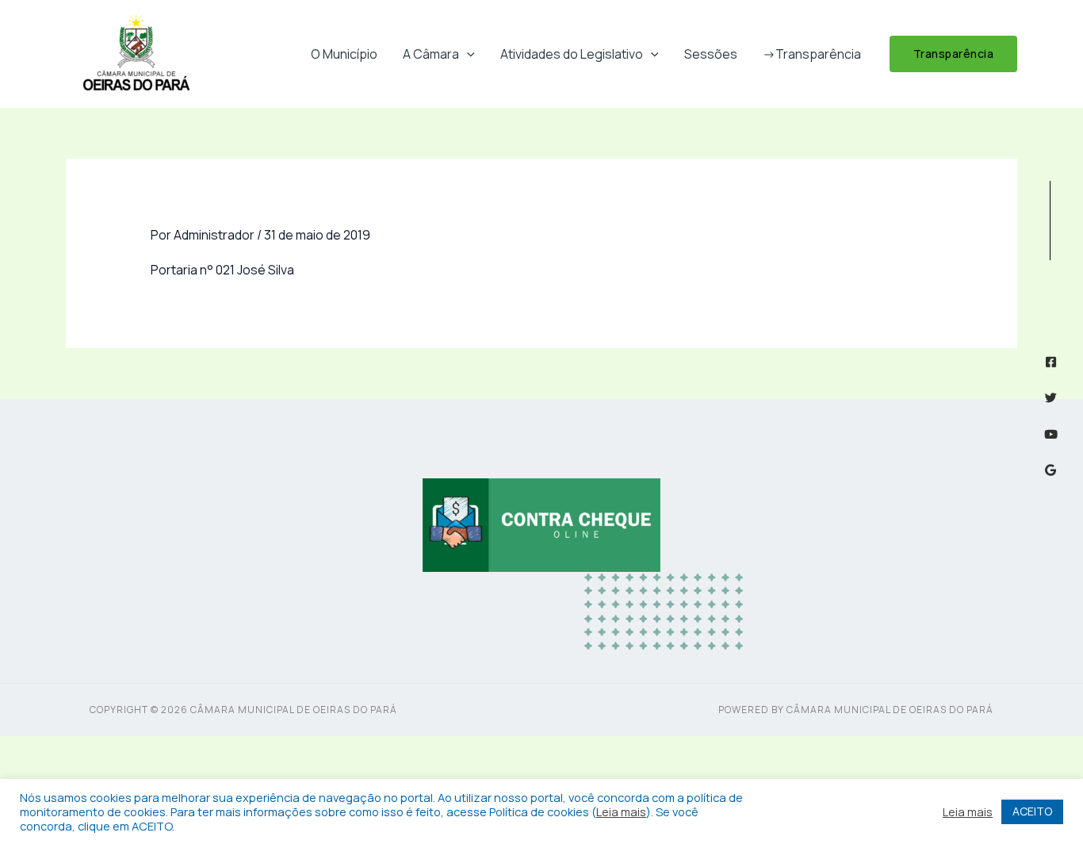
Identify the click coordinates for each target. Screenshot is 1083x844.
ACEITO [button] (1032, 811)
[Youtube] (1051, 434)
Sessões (710, 54)
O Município (344, 54)
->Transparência (812, 54)
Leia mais (621, 811)
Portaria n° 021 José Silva (222, 269)
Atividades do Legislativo (571, 54)
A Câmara (431, 54)
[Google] (1051, 470)
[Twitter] (1051, 398)
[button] (467, 54)
